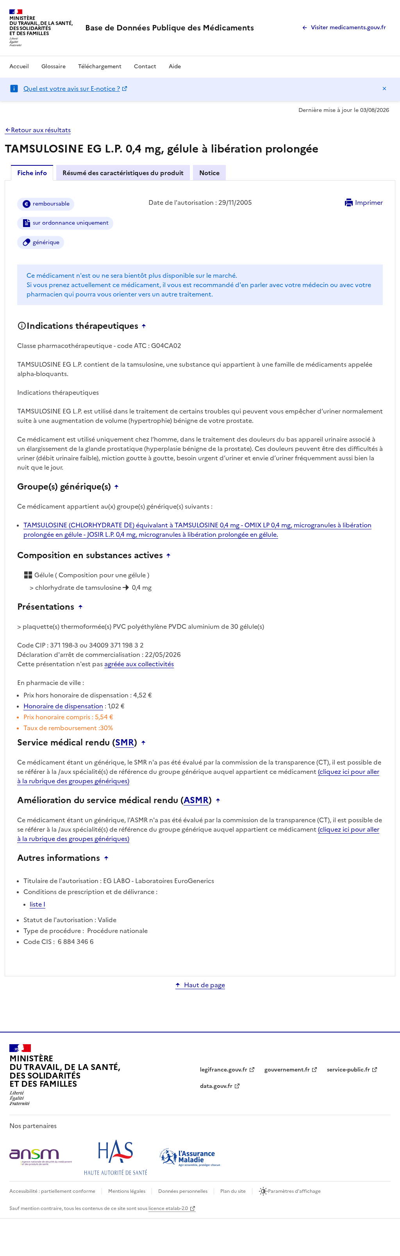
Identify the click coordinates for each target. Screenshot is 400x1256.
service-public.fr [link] (348, 1070)
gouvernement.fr (287, 1070)
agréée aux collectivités (139, 664)
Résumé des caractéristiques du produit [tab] (123, 172)
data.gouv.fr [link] (216, 1086)
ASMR (196, 800)
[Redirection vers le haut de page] (145, 326)
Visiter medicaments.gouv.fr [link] (348, 27)
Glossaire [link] (53, 66)
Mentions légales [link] (126, 1191)
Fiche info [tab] (32, 172)
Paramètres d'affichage (294, 1191)
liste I (37, 904)
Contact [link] (145, 66)
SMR (124, 742)
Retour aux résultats (41, 130)
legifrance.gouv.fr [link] (223, 1070)
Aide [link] (175, 66)
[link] (169, 27)
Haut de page (204, 985)
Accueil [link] (19, 66)
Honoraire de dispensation (63, 706)
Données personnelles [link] (182, 1191)
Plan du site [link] (233, 1191)
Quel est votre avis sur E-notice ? (71, 88)
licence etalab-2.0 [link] (168, 1208)
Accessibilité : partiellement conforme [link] (52, 1191)
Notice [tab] (209, 172)
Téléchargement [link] (99, 66)
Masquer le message (384, 88)
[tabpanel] (200, 578)
